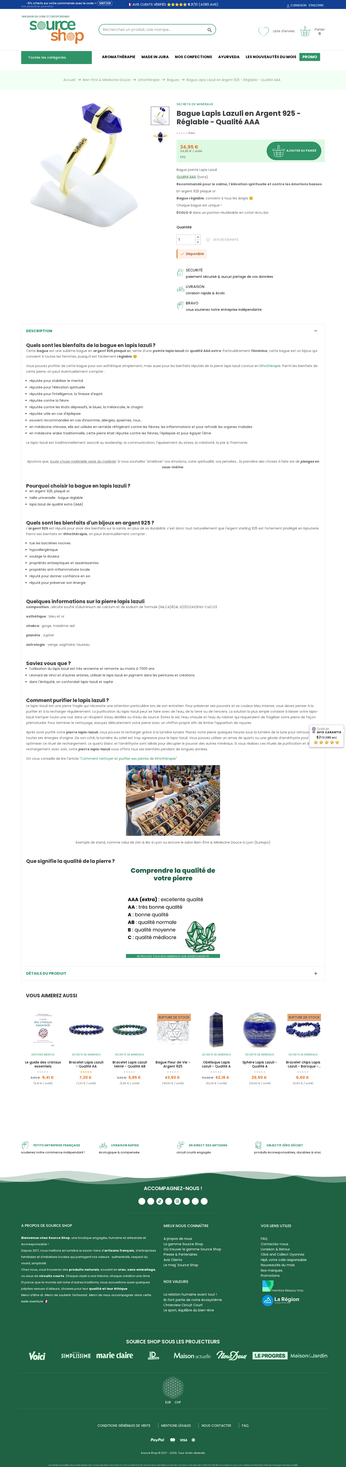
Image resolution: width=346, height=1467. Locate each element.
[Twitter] (195, 1201)
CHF (178, 1402)
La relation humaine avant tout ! (190, 1294)
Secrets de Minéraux (195, 104)
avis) (213, 4)
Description (39, 331)
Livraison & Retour (275, 1249)
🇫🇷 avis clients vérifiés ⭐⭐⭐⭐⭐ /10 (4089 (168, 4)
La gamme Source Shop (183, 1244)
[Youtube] (141, 1201)
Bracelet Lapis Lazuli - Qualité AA (86, 1064)
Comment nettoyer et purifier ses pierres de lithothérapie (128, 758)
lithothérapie (270, 366)
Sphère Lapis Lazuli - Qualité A (259, 1064)
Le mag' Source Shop (181, 1265)
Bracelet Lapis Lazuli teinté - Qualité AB (130, 1064)
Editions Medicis (43, 1054)
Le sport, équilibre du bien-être (189, 1310)
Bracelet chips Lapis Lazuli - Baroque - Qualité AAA (303, 1064)
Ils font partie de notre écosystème (193, 1299)
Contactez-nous (274, 1244)
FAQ (264, 1238)
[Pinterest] (204, 1201)
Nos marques (271, 1270)
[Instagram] (150, 1201)
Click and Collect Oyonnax (282, 1254)
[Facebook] (168, 1201)
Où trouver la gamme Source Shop (192, 1249)
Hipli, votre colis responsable (284, 1259)
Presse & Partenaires (180, 1254)
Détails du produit (46, 973)
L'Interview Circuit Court (183, 1305)
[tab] (173, 331)
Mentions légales (176, 1425)
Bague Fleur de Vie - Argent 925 (173, 1064)
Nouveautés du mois (278, 1265)
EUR (168, 1402)
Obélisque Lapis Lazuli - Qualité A (216, 1064)
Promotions (270, 1275)
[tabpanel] (42, 1058)
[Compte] (288, 6)
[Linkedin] (186, 1201)
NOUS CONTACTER (216, 1425)
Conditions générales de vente (123, 1425)
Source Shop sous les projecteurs (173, 1341)
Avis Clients (173, 1259)
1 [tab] (173, 1109)
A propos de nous (178, 1238)
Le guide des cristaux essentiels (43, 1064)
